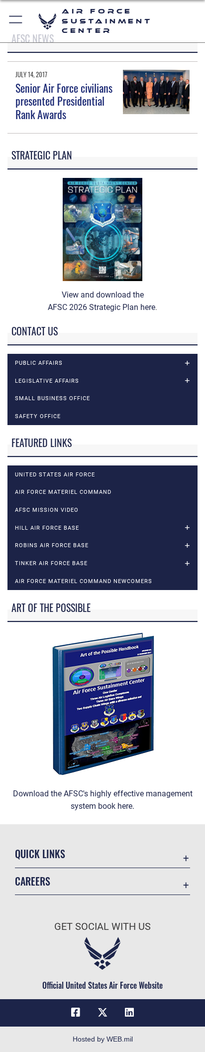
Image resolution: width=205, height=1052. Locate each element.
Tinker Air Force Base (51, 563)
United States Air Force (55, 474)
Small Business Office (52, 398)
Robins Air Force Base (52, 545)
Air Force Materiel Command (63, 491)
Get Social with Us (102, 926)
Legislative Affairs (47, 380)
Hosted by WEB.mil (103, 1039)
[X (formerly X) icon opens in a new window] (102, 1012)
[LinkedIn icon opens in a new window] (129, 1012)
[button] (16, 21)
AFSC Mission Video (47, 509)
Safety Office (38, 416)
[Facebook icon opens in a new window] (75, 1012)
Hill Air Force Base (47, 527)
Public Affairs (39, 362)
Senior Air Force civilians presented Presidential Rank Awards (63, 101)
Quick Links (40, 854)
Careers (32, 881)
